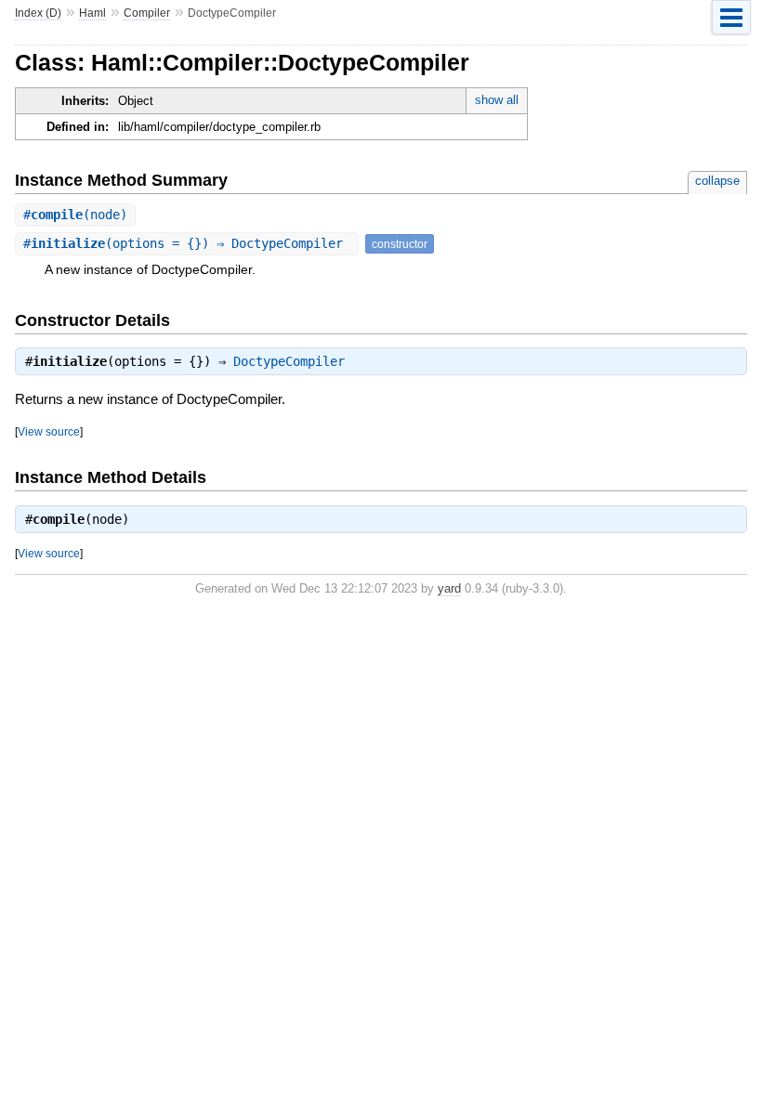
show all (497, 100)
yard (449, 588)
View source (49, 431)
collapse (717, 181)
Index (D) (38, 13)
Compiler (147, 13)
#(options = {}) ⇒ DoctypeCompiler (186, 243)
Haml (92, 13)
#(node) (75, 214)
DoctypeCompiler (289, 361)
